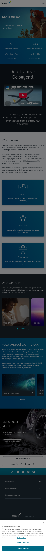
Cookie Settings (23, 542)
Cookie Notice (21, 538)
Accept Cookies (23, 548)
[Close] (43, 522)
